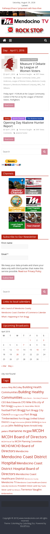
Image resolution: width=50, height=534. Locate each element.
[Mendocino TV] (25, 12)
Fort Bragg (18, 410)
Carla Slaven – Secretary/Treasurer (35, 398)
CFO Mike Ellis (29, 402)
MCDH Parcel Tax (7, 441)
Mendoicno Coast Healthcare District (32, 482)
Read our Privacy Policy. (30, 271)
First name (6, 242)
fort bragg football (17, 415)
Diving (7, 118)
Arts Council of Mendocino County (16, 308)
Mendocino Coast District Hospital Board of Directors (21, 468)
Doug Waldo (17, 406)
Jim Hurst (42, 422)
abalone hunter (21, 133)
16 (37, 349)
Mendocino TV (9, 482)
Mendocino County (31, 479)
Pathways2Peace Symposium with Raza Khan (21, 8)
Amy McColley (15, 387)
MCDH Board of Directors (24, 436)
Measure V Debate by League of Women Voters (32, 67)
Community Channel (29, 59)
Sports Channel (18, 118)
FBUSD (37, 406)
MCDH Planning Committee (28, 441)
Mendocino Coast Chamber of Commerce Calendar (23, 312)
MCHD (6, 446)
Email (4, 254)
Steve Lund (6, 489)
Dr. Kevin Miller (28, 406)
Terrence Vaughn (25, 74)
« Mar (3, 366)
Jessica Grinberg (32, 422)
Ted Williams (16, 490)
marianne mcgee (20, 431)
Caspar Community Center (26, 78)
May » (10, 366)
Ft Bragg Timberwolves (17, 422)
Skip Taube (42, 486)
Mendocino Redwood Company (24, 84)
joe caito (4, 426)
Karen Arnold (30, 425)
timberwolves (7, 493)
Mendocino (22, 451)
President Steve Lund (27, 485)
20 (17, 354)
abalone (4, 387)
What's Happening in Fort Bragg (15, 316)
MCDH (38, 430)
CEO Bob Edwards (11, 402)
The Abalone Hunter (35, 118)
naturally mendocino (9, 486)
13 (17, 349)
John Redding (16, 425)
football (6, 410)
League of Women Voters (21, 81)
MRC (39, 84)
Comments (7, 78)
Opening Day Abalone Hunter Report (23, 124)
